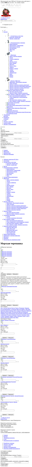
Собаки (11, 70)
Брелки (9, 308)
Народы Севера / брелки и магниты (19, 93)
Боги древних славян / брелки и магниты (20, 101)
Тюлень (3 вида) (5, 363)
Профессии (26, 313)
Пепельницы (12, 313)
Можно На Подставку (6, 312)
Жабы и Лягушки (25, 309)
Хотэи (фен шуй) (11, 233)
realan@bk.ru (4, 19)
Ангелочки (16, 102)
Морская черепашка (6, 292)
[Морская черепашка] (6, 251)
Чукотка (3, 317)
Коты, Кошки (13, 63)
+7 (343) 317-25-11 (5, 17)
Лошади (12, 67)
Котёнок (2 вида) (5, 344)
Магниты (23, 310)
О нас (5, 439)
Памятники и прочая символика (12, 235)
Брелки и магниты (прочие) (17, 89)
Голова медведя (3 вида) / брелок (9, 402)
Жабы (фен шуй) (11, 228)
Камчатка (3, 310)
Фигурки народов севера (16, 91)
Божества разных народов (10, 226)
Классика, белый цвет (15, 37)
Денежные (21, 308)
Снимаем (6, 316)
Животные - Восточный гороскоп (18, 82)
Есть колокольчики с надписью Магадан (11, 309)
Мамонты (28, 310)
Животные (13, 55)
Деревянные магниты (9, 438)
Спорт (23, 316)
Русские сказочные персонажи (14, 218)
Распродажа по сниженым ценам (12, 239)
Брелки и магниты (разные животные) (19, 85)
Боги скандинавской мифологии (18, 95)
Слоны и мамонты (14, 59)
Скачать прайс (4, 464)
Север (27, 314)
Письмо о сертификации (10, 447)
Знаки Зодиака (13, 83)
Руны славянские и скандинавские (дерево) (18, 222)
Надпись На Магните (17, 312)
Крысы (11, 75)
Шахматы (15, 110)
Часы (11, 51)
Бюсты (13, 104)
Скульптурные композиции (11, 177)
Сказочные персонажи (9, 215)
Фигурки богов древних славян (18, 100)
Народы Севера (20, 90)
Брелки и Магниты (15, 80)
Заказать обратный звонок (7, 134)
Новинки (6, 238)
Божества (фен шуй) (12, 227)
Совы (11, 60)
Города (17, 308)
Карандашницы (13, 44)
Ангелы (5, 308)
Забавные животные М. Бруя (11, 159)
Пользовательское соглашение (11, 440)
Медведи (12, 64)
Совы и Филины (17, 316)
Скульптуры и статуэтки (17, 36)
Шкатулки (12, 49)
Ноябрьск (3, 313)
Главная (6, 435)
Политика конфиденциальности (12, 448)
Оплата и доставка (8, 444)
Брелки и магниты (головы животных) (19, 87)
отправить (3, 140)
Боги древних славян (24, 94)
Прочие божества (11, 231)
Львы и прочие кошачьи (16, 56)
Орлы (7, 313)
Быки (11, 74)
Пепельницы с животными (16, 45)
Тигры (11, 57)
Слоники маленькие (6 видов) (8, 381)
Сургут (27, 316)
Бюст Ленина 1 (4, 325)
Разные (11, 76)
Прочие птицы (13, 61)
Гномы (8, 216)
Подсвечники (13, 48)
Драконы (12, 71)
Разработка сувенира (9, 443)
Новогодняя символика (9, 234)
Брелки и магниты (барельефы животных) (20, 86)
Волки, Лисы (13, 66)
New (2, 308)
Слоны (2, 316)
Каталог (6, 436)
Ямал (17, 317)
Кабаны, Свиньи (14, 68)
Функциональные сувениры (18, 42)
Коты (15, 310)
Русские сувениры (21, 314)
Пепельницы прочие (15, 46)
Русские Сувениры (11, 314)
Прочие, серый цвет (15, 38)
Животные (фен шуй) (12, 230)
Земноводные (13, 72)
